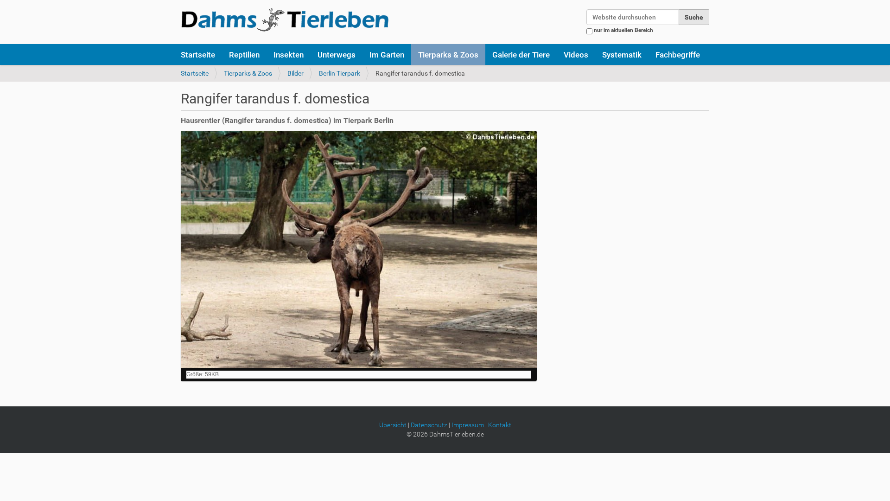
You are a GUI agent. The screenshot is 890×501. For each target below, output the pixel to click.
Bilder (295, 73)
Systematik (622, 54)
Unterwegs (337, 54)
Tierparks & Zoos (448, 54)
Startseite (198, 54)
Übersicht (393, 425)
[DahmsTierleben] (285, 19)
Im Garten (386, 54)
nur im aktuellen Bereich (623, 30)
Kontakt (499, 425)
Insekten (288, 54)
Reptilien (244, 54)
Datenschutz (429, 425)
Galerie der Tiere (521, 54)
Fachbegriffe (677, 54)
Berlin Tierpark (339, 73)
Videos (576, 54)
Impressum (467, 425)
